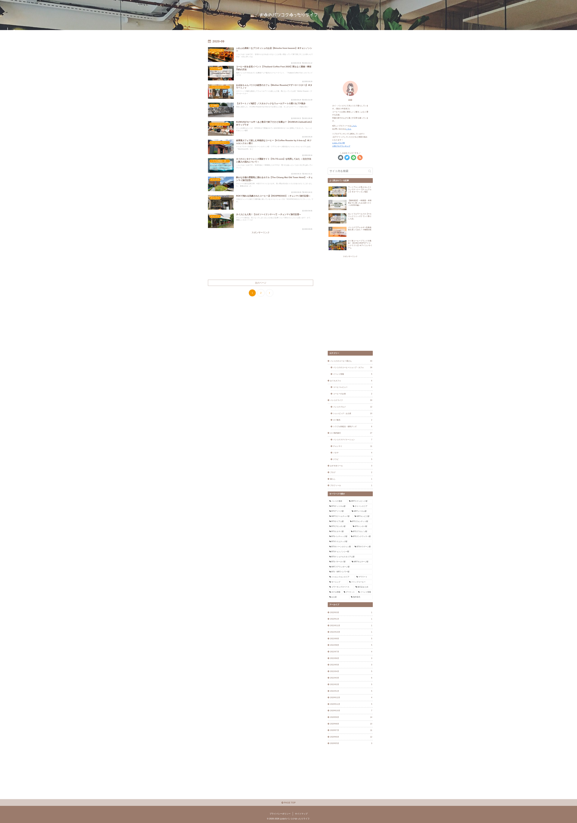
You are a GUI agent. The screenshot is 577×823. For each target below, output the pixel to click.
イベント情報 (352, 374)
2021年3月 (351, 678)
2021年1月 (351, 691)
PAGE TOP (289, 802)
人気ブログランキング (341, 146)
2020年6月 (351, 737)
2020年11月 (351, 704)
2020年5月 (351, 743)
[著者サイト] (340, 157)
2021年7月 (351, 652)
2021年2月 (351, 684)
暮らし (351, 479)
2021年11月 (351, 625)
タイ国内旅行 (351, 433)
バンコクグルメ (352, 407)
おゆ (350, 100)
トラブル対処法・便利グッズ (352, 426)
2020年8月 (351, 724)
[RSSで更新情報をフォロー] (360, 157)
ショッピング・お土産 (352, 413)
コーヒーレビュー (352, 387)
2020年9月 (351, 717)
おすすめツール (351, 466)
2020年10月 (351, 711)
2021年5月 (351, 665)
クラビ (352, 459)
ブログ (351, 472)
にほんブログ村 (338, 143)
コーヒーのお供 (352, 394)
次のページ (260, 282)
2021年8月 (351, 645)
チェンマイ (352, 446)
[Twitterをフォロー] (347, 157)
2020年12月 (351, 697)
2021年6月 (351, 658)
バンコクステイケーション (352, 440)
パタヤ (352, 453)
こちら (354, 126)
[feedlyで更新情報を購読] (353, 157)
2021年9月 (351, 639)
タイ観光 (352, 420)
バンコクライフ (351, 400)
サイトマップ (301, 813)
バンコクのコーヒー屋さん (351, 361)
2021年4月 (351, 671)
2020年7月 (351, 730)
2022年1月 (351, 619)
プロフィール (351, 485)
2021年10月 (351, 632)
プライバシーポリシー (280, 813)
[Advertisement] (260, 255)
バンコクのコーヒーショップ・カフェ (352, 367)
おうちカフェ (351, 381)
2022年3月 (351, 612)
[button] (369, 171)
